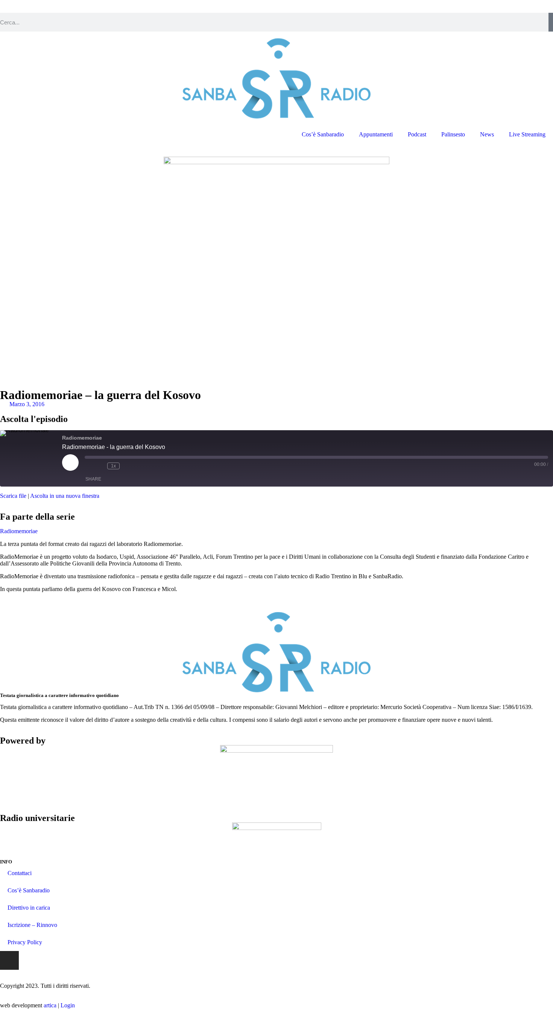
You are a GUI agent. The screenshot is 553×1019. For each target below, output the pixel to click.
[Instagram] (9, 960)
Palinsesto (453, 134)
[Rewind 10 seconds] (99, 466)
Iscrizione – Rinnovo (32, 925)
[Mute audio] (88, 466)
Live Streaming (527, 134)
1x (113, 466)
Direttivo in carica (29, 907)
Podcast (417, 134)
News (487, 134)
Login (68, 1005)
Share (93, 479)
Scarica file (13, 496)
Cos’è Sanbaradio (323, 134)
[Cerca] (550, 22)
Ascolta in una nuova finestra (64, 496)
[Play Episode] (70, 462)
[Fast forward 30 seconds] (127, 466)
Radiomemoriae (19, 531)
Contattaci (20, 873)
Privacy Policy (25, 942)
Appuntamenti (376, 134)
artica (50, 1005)
